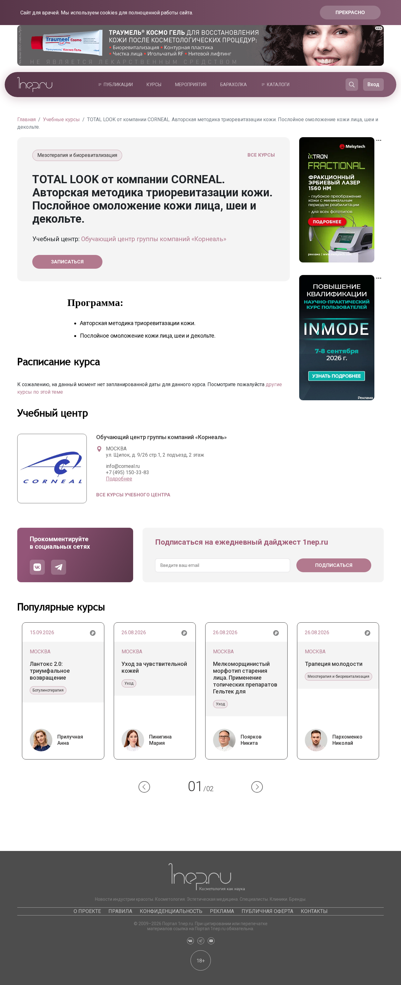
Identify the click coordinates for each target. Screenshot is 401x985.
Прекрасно (350, 12)
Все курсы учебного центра (133, 494)
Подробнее (119, 479)
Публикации (118, 84)
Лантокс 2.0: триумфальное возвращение (50, 671)
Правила (120, 911)
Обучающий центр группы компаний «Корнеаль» (153, 239)
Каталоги (278, 84)
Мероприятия (190, 84)
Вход (373, 84)
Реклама (222, 911)
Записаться (67, 262)
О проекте (87, 911)
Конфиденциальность (171, 911)
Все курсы (261, 155)
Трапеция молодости (333, 664)
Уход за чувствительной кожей (154, 667)
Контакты (314, 911)
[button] (144, 787)
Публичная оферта (267, 911)
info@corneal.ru (123, 466)
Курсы (154, 84)
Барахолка (233, 84)
